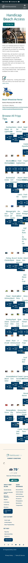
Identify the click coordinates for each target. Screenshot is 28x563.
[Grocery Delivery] (18, 405)
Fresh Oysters (24, 195)
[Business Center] (6, 172)
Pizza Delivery (13, 341)
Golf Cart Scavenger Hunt (13, 180)
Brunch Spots (13, 259)
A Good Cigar (18, 342)
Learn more (5, 83)
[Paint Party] (18, 291)
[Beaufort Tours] (24, 424)
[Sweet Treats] (24, 122)
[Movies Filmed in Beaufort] (24, 314)
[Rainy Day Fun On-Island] (12, 405)
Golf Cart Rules (19, 494)
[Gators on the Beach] (12, 122)
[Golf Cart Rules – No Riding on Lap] (24, 223)
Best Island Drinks (24, 412)
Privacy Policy (9, 555)
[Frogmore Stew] (24, 155)
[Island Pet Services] (18, 122)
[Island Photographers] (24, 206)
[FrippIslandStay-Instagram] (8, 544)
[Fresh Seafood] (18, 155)
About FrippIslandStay (9, 524)
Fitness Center (13, 162)
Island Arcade (7, 341)
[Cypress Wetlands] (24, 371)
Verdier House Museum (19, 260)
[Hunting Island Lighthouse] (6, 122)
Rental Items (19, 503)
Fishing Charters (8, 259)
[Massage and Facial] (6, 206)
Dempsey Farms (8, 411)
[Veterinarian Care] (24, 253)
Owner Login (7, 520)
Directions (6, 507)
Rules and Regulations (6, 496)
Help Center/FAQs (8, 534)
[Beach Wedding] (24, 172)
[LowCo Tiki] (18, 189)
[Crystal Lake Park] (18, 424)
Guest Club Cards (20, 496)
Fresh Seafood (19, 162)
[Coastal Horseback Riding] (18, 371)
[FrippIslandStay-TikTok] (23, 544)
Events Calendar (19, 491)
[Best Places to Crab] (24, 270)
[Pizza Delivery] (12, 335)
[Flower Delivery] (6, 291)
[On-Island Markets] (18, 206)
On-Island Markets (19, 213)
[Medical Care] (12, 371)
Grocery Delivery (19, 411)
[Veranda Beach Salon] (6, 371)
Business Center (8, 178)
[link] (14, 480)
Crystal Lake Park (19, 431)
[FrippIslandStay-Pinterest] (12, 544)
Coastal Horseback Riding (19, 378)
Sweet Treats (24, 128)
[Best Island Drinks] (24, 405)
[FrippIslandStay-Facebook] (5, 544)
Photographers (19, 500)
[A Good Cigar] (18, 335)
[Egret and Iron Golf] (18, 314)
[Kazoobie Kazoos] (24, 388)
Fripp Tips (6, 531)
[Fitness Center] (12, 155)
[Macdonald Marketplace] (6, 155)
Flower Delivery (8, 297)
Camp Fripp (24, 341)
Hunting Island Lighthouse (8, 129)
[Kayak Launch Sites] (12, 314)
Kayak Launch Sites (13, 321)
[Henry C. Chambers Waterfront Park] (24, 291)
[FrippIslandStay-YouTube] (16, 544)
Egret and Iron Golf (18, 322)
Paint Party (18, 297)
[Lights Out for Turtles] (12, 206)
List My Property (8, 522)
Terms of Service (20, 555)
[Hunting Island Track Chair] (6, 314)
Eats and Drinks (19, 489)
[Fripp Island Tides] (14, 480)
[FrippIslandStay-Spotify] (20, 544)
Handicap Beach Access (14, 298)
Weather (6, 499)
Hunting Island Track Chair (8, 322)
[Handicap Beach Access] (12, 291)
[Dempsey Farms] (6, 405)
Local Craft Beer (24, 359)
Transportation (19, 505)
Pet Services (19, 498)
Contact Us (6, 504)
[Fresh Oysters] (24, 189)
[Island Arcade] (6, 335)
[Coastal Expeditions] (24, 139)
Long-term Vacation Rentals (8, 493)
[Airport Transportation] (18, 172)
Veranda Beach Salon (8, 378)
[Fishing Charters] (6, 253)
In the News (6, 502)
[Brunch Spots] (12, 253)
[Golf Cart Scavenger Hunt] (12, 172)
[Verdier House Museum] (18, 253)
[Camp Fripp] (24, 335)
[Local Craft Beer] (24, 352)
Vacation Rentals (7, 489)
